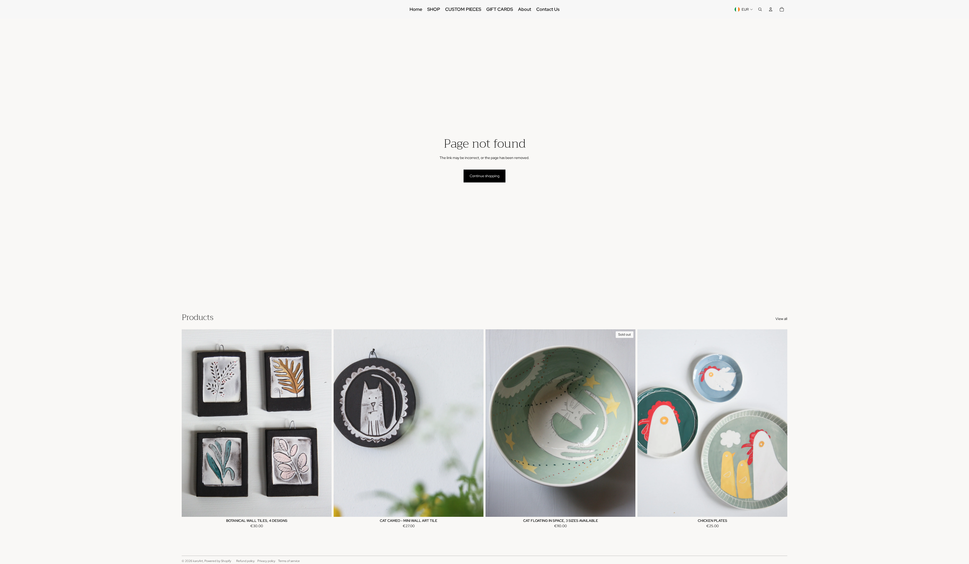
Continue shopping (484, 176)
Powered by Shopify (217, 561)
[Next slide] (324, 422)
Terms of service (289, 561)
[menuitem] (416, 9)
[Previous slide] (189, 422)
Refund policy (245, 561)
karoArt (198, 561)
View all (781, 318)
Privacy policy (266, 561)
